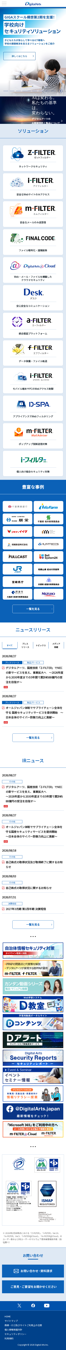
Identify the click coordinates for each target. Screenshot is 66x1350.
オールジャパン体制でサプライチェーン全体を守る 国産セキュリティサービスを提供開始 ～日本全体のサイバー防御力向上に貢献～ (34, 712)
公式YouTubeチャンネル (46, 1305)
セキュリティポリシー (15, 1334)
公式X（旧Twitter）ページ (19, 1305)
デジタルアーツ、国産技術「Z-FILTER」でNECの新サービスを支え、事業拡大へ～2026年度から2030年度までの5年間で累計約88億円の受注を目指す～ (34, 794)
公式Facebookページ (33, 1305)
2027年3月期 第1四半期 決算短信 (26, 909)
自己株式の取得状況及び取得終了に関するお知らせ (34, 864)
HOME (8, 1316)
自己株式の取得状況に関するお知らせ (29, 888)
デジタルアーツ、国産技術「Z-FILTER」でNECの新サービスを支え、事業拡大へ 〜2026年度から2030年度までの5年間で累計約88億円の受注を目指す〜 (34, 675)
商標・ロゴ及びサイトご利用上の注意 (23, 1325)
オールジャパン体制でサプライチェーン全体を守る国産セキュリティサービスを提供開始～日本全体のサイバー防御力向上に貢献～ (34, 831)
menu (4, 3)
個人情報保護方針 (13, 1329)
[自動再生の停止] (61, 91)
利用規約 (9, 1338)
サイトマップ (11, 1320)
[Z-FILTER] (33, 52)
